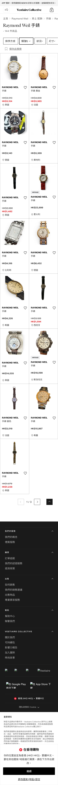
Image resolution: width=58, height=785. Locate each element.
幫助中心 (10, 616)
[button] (51, 10)
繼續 (29, 771)
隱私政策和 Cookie (27, 707)
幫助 (7, 610)
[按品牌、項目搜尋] (6, 10)
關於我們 (10, 637)
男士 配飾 (37, 18)
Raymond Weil (20, 18)
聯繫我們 (10, 621)
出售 (7, 579)
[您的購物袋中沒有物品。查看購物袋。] (51, 10)
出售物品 (10, 595)
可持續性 (10, 642)
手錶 (48, 18)
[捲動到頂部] (49, 502)
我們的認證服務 (13, 563)
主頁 (5, 18)
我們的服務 (10, 531)
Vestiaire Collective (18, 631)
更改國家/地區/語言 (29, 779)
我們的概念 (11, 537)
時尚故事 (10, 657)
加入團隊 (10, 652)
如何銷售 (10, 584)
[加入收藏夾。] (25, 87)
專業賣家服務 (12, 600)
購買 (7, 552)
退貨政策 (10, 568)
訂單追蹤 (10, 558)
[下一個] (37, 502)
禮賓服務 (10, 542)
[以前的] (21, 502)
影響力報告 (11, 647)
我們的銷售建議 (13, 590)
